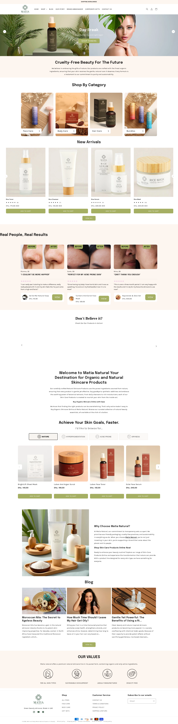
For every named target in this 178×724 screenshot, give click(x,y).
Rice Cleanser (54, 199)
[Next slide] (173, 31)
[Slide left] (6, 176)
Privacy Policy (98, 707)
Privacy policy (108, 721)
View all (89, 218)
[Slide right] (173, 176)
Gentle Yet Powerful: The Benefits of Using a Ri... (128, 619)
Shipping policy (71, 721)
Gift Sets (65, 711)
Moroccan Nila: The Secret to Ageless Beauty (41, 619)
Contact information (84, 721)
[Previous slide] (4, 31)
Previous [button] (22, 345)
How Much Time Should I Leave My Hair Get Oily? (86, 619)
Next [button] (156, 346)
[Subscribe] (153, 701)
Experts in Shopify (49, 721)
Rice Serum (95, 199)
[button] (44, 9)
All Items (65, 700)
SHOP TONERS (89, 41)
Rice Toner (9, 199)
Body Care (66, 707)
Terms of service (97, 721)
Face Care (66, 703)
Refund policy (61, 721)
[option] (42, 271)
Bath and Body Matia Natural (35, 721)
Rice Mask (137, 199)
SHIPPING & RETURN (100, 711)
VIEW (57, 297)
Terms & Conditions (100, 703)
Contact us (97, 700)
